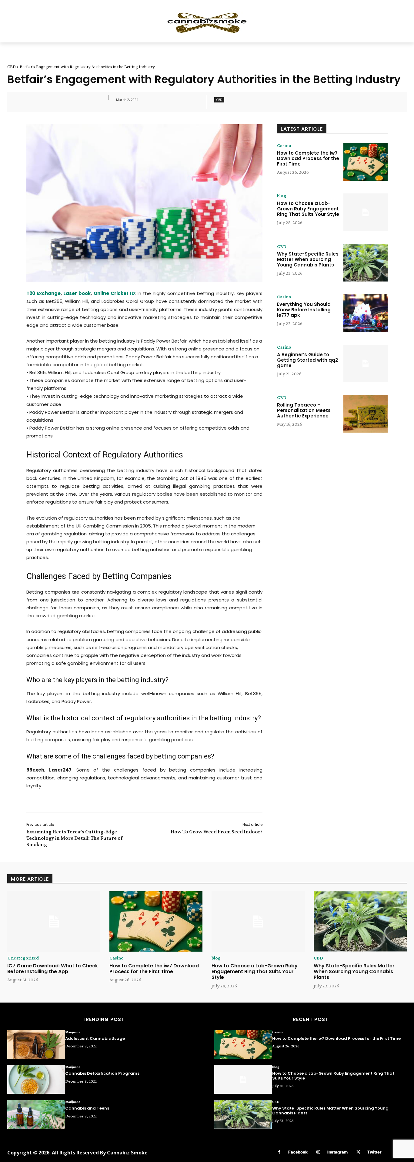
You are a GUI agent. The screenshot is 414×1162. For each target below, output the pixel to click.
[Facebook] (279, 1152)
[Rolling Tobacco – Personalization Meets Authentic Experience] (365, 414)
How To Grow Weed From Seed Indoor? (216, 832)
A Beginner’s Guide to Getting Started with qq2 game (307, 360)
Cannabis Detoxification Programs (102, 1073)
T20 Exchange (43, 293)
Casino (284, 145)
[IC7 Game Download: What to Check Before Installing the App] (53, 921)
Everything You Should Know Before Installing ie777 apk (304, 309)
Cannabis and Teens (87, 1108)
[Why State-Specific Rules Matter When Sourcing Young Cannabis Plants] (365, 263)
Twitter (374, 1152)
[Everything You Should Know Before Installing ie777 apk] (365, 313)
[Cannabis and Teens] (36, 1114)
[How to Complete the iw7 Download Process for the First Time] (365, 162)
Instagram (337, 1152)
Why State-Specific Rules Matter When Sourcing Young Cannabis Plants (308, 259)
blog (281, 195)
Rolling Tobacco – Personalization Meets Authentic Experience (304, 410)
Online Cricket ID (114, 293)
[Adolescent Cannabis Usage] (36, 1044)
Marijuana (72, 1032)
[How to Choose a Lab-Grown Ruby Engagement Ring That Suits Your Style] (365, 212)
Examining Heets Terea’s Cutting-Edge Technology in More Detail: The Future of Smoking (74, 838)
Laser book (77, 293)
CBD (11, 66)
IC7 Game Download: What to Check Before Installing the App (52, 968)
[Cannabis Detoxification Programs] (36, 1079)
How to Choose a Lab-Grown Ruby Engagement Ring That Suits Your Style (308, 208)
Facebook (298, 1152)
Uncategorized (23, 958)
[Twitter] (358, 1152)
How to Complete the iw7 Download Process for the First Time (308, 158)
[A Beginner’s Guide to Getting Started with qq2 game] (365, 363)
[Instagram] (318, 1152)
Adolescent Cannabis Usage (95, 1038)
